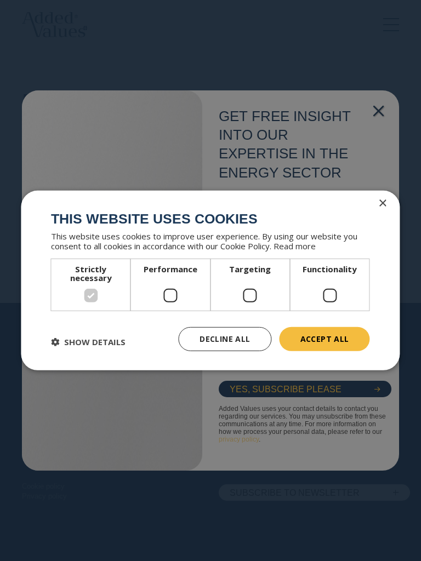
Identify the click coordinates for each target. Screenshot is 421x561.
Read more (295, 245)
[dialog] (210, 280)
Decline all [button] (225, 338)
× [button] (382, 203)
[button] (88, 342)
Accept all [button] (324, 338)
